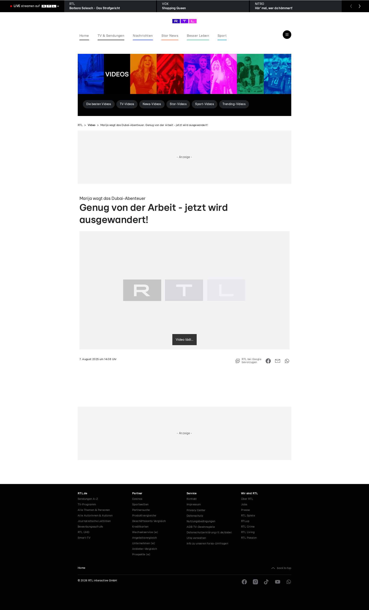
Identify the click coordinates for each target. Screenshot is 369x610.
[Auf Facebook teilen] (268, 361)
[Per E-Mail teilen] (277, 361)
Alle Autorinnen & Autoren (95, 515)
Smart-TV (84, 538)
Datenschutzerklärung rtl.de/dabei (209, 532)
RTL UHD (83, 532)
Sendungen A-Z (88, 499)
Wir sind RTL (249, 493)
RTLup (245, 521)
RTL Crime (248, 526)
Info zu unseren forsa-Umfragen (207, 543)
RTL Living (248, 532)
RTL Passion (249, 538)
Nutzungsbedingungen (201, 521)
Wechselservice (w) (145, 532)
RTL (80, 125)
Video (91, 125)
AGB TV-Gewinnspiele (201, 527)
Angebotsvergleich (144, 538)
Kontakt (192, 499)
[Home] (184, 21)
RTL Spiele (248, 515)
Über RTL (247, 499)
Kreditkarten (140, 526)
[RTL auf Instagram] (255, 581)
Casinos (137, 499)
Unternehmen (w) (143, 543)
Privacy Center (196, 510)
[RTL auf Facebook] (244, 581)
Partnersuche (141, 510)
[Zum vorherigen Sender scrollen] (351, 6)
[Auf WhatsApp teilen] (287, 361)
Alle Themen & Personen (94, 510)
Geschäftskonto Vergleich (149, 521)
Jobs (244, 504)
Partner (137, 493)
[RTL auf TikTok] (266, 581)
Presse (245, 510)
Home (81, 568)
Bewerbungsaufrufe (90, 526)
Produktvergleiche (144, 515)
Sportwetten (140, 504)
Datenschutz (195, 516)
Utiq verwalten (196, 538)
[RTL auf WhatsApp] (288, 581)
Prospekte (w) (141, 554)
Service (192, 493)
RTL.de (82, 493)
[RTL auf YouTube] (277, 581)
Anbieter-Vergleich (144, 549)
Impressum (194, 504)
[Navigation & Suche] (287, 34)
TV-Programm (87, 504)
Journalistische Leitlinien (94, 521)
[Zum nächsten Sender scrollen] (359, 6)
